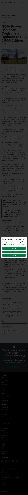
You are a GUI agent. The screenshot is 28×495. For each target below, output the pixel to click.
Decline (14, 255)
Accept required (14, 251)
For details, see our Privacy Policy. (15, 244)
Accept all (14, 248)
